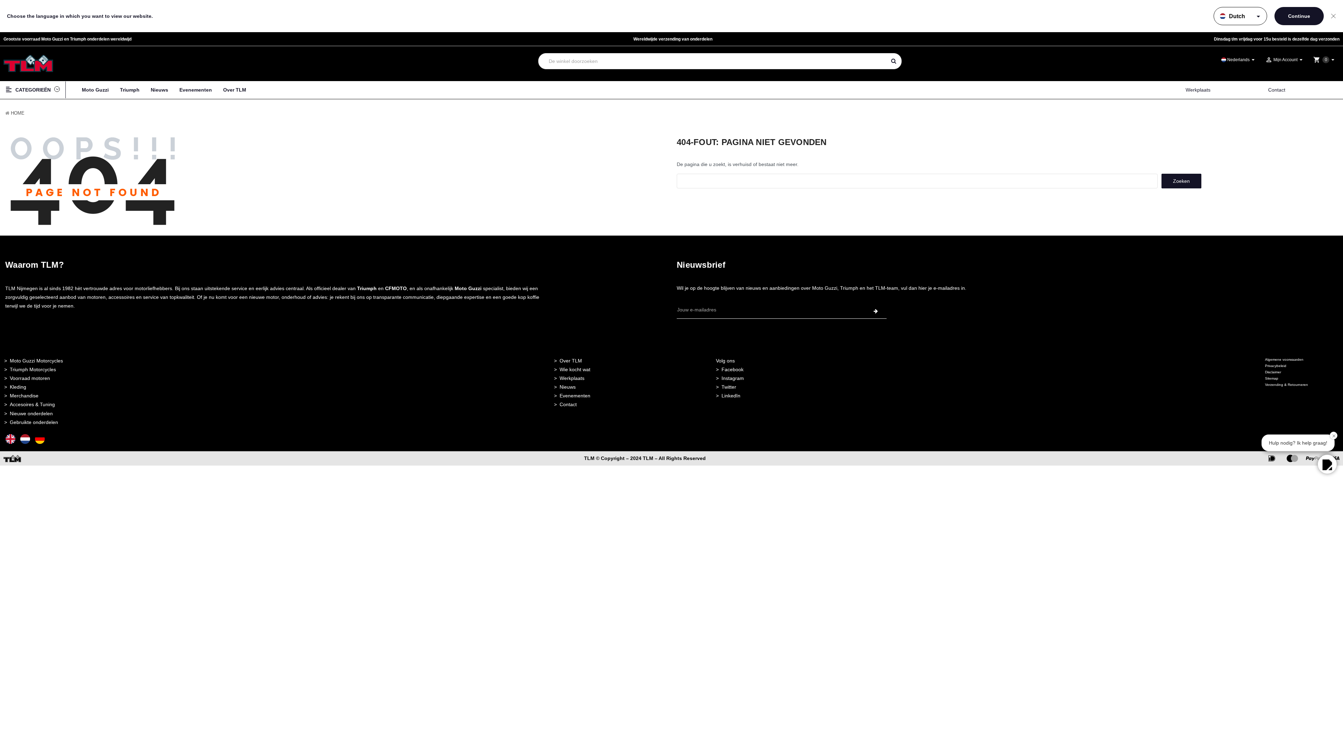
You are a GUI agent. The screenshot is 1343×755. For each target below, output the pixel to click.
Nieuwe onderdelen (31, 413)
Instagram (733, 378)
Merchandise (24, 395)
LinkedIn (731, 395)
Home (17, 113)
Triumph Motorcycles (33, 369)
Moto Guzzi (95, 90)
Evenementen (195, 90)
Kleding (18, 387)
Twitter (729, 387)
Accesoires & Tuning (32, 404)
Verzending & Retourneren (1286, 385)
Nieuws (159, 90)
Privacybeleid (1275, 366)
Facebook (733, 369)
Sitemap (1271, 378)
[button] (1327, 464)
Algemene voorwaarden (1284, 359)
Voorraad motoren (30, 378)
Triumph (130, 90)
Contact (1276, 90)
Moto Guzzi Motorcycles (36, 361)
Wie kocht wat (575, 369)
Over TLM (234, 90)
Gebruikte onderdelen (34, 422)
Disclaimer (1273, 372)
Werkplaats (1198, 90)
